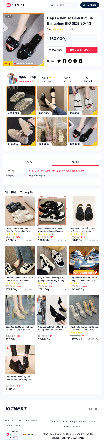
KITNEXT (18, 5)
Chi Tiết (76, 162)
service (67, 426)
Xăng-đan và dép (54, 170)
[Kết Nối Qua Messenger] (96, 409)
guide (17, 425)
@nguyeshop (26, 81)
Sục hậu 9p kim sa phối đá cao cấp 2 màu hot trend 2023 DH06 (84, 330)
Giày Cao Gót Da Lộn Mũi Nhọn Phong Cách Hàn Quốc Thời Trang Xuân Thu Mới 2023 (52, 330)
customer (81, 421)
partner (92, 421)
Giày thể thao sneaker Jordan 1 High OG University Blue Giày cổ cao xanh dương (84, 280)
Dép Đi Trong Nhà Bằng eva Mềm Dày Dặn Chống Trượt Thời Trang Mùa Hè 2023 (18, 231)
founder (77, 426)
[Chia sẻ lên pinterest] (70, 61)
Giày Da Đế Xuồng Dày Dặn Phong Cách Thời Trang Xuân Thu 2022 (19, 380)
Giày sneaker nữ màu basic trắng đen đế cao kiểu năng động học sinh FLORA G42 (50, 231)
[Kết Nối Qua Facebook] (91, 409)
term (26, 420)
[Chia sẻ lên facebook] (64, 61)
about (52, 421)
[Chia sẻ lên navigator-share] (80, 61)
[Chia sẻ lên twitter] (59, 61)
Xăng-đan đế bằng (75, 170)
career (60, 421)
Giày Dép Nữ (36, 170)
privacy (35, 420)
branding (70, 421)
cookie (8, 425)
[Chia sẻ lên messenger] (75, 61)
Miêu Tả (28, 162)
